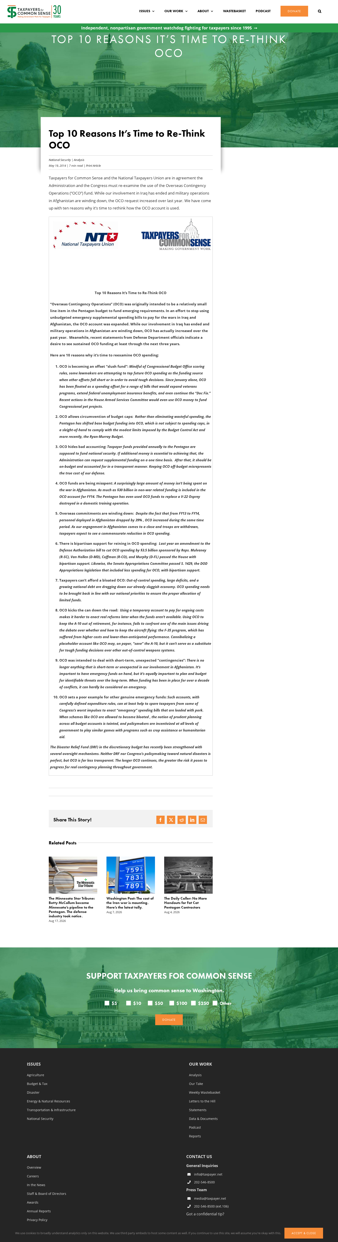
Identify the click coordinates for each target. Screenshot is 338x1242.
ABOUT (34, 1148)
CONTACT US (199, 1147)
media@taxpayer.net (210, 1190)
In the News (36, 1176)
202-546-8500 (204, 1173)
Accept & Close (304, 1233)
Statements (197, 1101)
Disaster (33, 1084)
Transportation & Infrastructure (51, 1101)
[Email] (203, 820)
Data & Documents (203, 1110)
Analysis (79, 160)
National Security (60, 160)
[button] (319, 11)
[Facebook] (160, 820)
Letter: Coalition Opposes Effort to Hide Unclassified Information (185, 902)
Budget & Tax (37, 1075)
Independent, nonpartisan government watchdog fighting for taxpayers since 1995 (166, 28)
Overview (34, 1159)
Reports (195, 1127)
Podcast (195, 1119)
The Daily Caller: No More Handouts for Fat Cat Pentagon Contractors (127, 902)
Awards (32, 1194)
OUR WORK (200, 1055)
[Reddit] (181, 820)
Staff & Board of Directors (46, 1185)
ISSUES (34, 1055)
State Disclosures (40, 1220)
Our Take (196, 1075)
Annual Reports (39, 1202)
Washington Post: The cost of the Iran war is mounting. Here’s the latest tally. (72, 902)
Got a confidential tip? (205, 1205)
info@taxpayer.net (208, 1166)
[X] (171, 820)
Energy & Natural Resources (48, 1092)
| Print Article (92, 165)
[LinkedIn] (192, 820)
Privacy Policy (37, 1211)
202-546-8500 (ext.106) (211, 1197)
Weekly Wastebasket (204, 1084)
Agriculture (35, 1066)
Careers (33, 1167)
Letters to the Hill (202, 1092)
